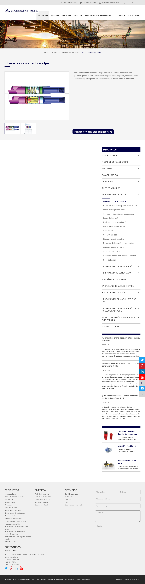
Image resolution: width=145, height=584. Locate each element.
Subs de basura (109, 260)
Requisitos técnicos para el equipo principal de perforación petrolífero (120, 364)
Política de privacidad (131, 579)
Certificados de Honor (42, 499)
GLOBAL (132, 3)
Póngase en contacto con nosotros (93, 132)
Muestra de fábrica (41, 502)
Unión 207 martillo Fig (127, 446)
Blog (66, 502)
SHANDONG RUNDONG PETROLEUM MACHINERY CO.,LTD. (44, 579)
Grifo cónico (108, 231)
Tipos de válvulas (111, 188)
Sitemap (119, 579)
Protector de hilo (111, 327)
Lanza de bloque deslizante (114, 210)
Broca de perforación (113, 293)
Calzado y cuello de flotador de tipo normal (127, 432)
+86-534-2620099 (89, 3)
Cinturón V (107, 182)
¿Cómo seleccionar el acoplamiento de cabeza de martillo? (121, 339)
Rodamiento (108, 169)
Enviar (99, 526)
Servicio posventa (71, 494)
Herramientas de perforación (117, 266)
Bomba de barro (110, 155)
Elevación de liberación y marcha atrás (118, 243)
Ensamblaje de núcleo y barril (118, 286)
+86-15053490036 (70, 3)
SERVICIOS (66, 15)
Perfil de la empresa (42, 494)
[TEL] (142, 383)
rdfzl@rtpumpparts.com (110, 3)
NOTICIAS (78, 15)
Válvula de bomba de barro (127, 462)
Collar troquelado (110, 235)
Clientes (68, 499)
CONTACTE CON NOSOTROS (128, 15)
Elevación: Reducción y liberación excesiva (120, 206)
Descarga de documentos (74, 505)
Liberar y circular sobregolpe (91, 52)
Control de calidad (41, 505)
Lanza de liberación (111, 218)
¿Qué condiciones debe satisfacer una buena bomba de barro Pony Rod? (120, 397)
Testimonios (69, 497)
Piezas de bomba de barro (115, 162)
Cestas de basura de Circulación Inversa (119, 256)
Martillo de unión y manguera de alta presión (119, 319)
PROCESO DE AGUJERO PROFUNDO (99, 15)
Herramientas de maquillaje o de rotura (119, 300)
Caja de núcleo (110, 175)
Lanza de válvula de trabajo (114, 226)
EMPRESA (55, 15)
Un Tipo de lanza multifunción (115, 222)
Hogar (46, 52)
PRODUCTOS (43, 15)
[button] (67, 96)
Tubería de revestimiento (115, 279)
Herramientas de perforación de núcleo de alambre (119, 309)
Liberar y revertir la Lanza (113, 247)
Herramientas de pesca (70, 52)
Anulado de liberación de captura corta (118, 214)
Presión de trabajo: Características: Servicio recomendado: (126, 450)
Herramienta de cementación (117, 273)
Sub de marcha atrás (111, 252)
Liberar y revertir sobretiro (113, 239)
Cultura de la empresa (43, 497)
